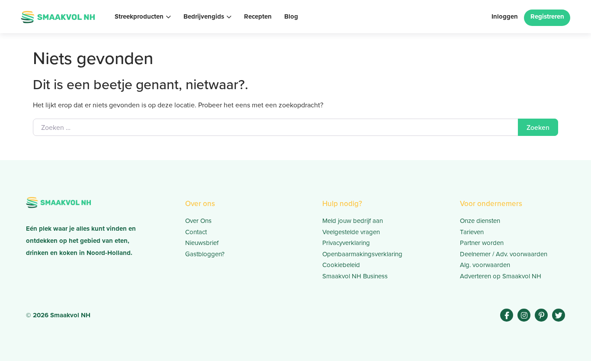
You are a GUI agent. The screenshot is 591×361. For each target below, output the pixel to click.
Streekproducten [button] (139, 16)
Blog (291, 16)
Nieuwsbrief (201, 242)
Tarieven (472, 231)
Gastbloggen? (205, 253)
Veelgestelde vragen (351, 231)
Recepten (258, 16)
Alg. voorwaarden (485, 264)
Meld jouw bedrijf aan (352, 220)
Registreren (547, 16)
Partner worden (482, 242)
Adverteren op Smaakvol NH (500, 275)
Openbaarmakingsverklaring (362, 253)
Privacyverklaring (346, 242)
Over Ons (198, 220)
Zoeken (538, 127)
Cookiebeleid (341, 264)
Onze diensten (480, 220)
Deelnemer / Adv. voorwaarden (503, 253)
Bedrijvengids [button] (203, 16)
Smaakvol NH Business (355, 275)
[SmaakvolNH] (58, 16)
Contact (196, 231)
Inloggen (504, 16)
